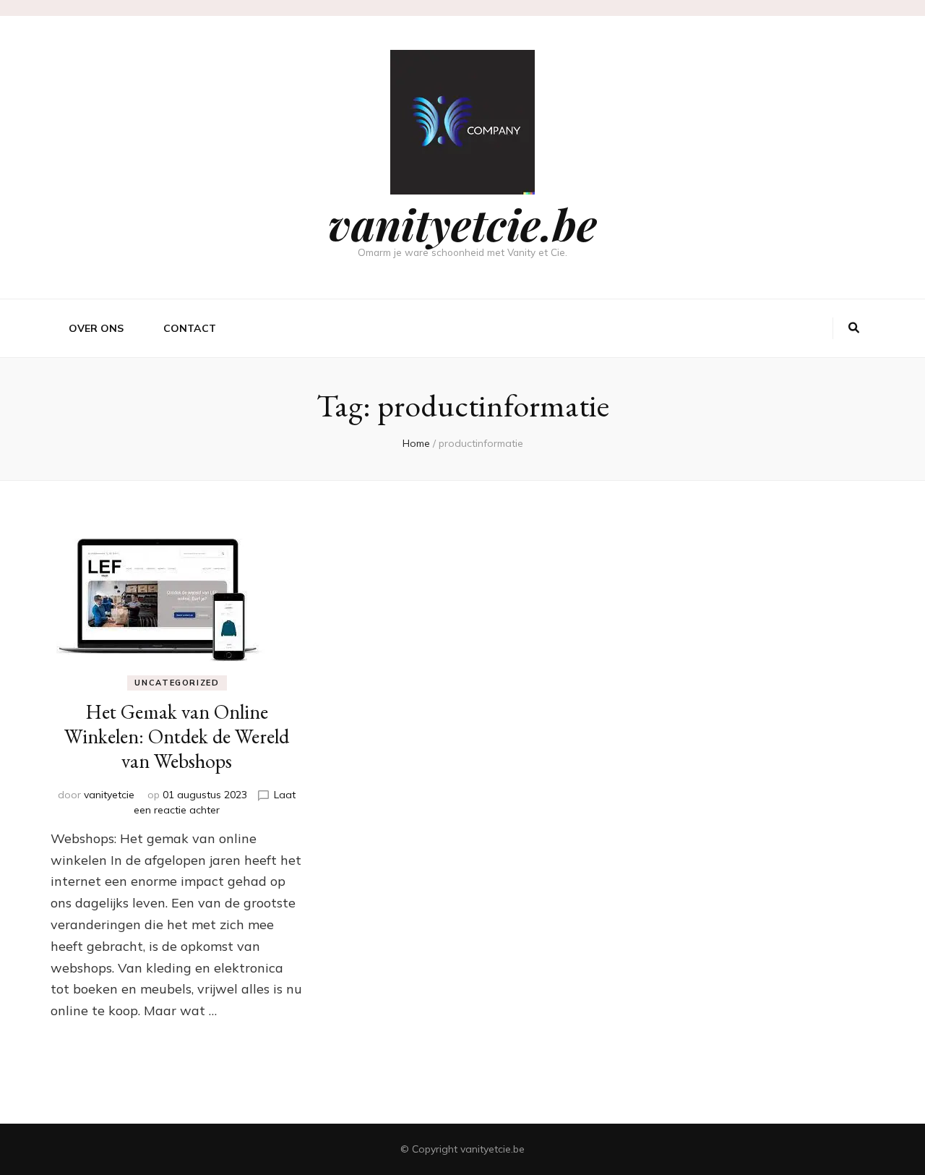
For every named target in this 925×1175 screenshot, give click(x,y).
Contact (189, 328)
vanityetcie (109, 794)
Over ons (96, 328)
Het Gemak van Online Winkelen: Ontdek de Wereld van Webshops (176, 736)
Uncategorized (176, 683)
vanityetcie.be (462, 223)
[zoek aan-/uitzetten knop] (853, 328)
